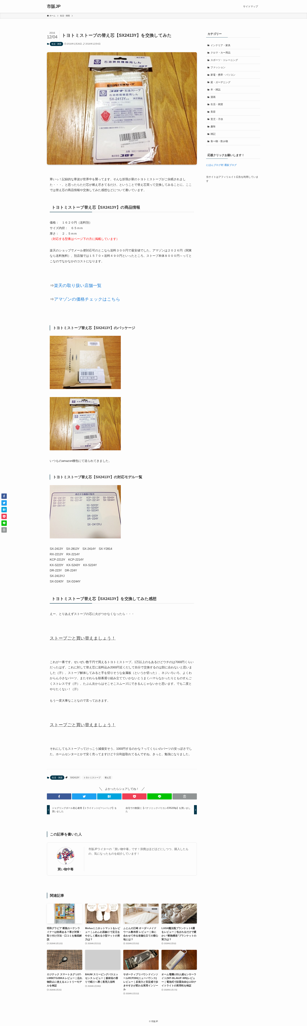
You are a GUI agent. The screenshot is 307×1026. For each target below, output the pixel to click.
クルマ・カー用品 (220, 52)
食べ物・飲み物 (219, 141)
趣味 (213, 126)
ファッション (218, 67)
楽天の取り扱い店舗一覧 (77, 285)
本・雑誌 (215, 89)
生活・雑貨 (56, 44)
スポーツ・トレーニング (224, 60)
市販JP (54, 6)
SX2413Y (74, 777)
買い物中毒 (66, 869)
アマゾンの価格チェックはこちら (87, 299)
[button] (59, 796)
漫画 (213, 97)
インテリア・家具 (220, 45)
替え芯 (108, 777)
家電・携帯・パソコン (223, 74)
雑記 (213, 133)
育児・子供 (217, 119)
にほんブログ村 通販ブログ (221, 165)
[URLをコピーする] (185, 796)
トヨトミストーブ (92, 777)
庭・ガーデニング (220, 82)
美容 (213, 111)
